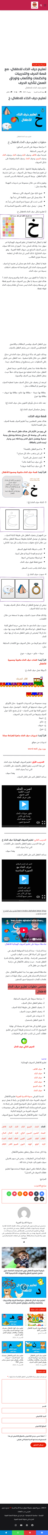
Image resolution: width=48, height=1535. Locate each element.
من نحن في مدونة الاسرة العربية (14, 1515)
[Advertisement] (24, 37)
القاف (43, 1138)
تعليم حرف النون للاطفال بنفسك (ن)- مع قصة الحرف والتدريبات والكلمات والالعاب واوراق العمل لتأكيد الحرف (36, 1359)
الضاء (4, 1138)
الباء (23, 155)
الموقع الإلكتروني (40, 1426)
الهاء (30, 1144)
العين (22, 1138)
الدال (4, 1133)
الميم (16, 1144)
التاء (14, 155)
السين (29, 1133)
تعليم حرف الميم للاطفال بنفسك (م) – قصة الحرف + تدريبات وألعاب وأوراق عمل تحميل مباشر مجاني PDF (12, 1359)
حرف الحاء (37, 1090)
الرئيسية (41, 1515)
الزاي (23, 1133)
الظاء (16, 1138)
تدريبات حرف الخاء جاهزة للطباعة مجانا (19, 735)
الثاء (4, 155)
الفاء (37, 1138)
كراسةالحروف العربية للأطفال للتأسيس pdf (36, 1329)
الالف (33, 155)
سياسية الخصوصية (32, 1515)
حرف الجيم (37, 1086)
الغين (29, 1138)
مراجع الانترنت (40, 1185)
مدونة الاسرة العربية (39, 92)
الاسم (44, 1406)
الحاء (27, 158)
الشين (36, 1133)
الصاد (43, 1133)
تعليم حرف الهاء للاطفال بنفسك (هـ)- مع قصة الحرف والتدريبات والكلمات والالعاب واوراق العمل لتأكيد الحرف (12, 1331)
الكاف (3, 1144)
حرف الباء (38, 1073)
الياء (43, 1144)
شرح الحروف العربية (39, 64)
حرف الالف (37, 1069)
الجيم (38, 158)
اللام (10, 1144)
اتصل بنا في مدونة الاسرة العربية (24, 1519)
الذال (10, 1133)
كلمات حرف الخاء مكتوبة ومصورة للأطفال (27, 662)
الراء (16, 1133)
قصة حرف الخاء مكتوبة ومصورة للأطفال (19, 472)
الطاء (10, 1138)
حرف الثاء (38, 1082)
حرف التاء (38, 1077)
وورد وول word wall (37, 749)
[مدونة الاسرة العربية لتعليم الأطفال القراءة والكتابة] (34, 5)
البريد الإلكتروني (41, 1416)
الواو (37, 1144)
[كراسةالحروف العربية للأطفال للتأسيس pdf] (35, 1320)
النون (22, 1144)
